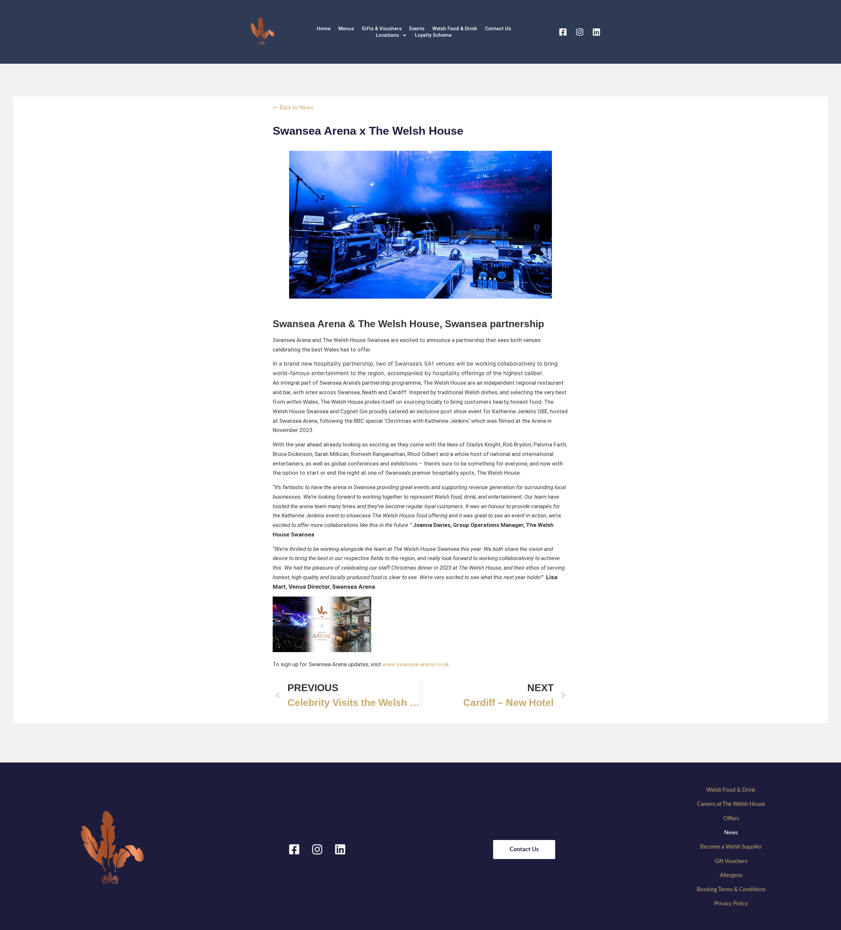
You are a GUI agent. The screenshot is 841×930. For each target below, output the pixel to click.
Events (416, 29)
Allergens (731, 875)
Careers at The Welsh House (731, 804)
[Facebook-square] (563, 32)
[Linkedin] (596, 32)
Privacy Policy (731, 903)
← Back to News (293, 107)
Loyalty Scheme (433, 35)
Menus (346, 29)
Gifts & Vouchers (381, 29)
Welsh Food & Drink (454, 29)
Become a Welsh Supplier (731, 847)
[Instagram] (579, 32)
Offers (731, 818)
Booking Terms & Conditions (731, 889)
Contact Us (498, 29)
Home (323, 29)
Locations (387, 35)
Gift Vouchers (731, 861)
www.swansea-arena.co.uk (415, 664)
